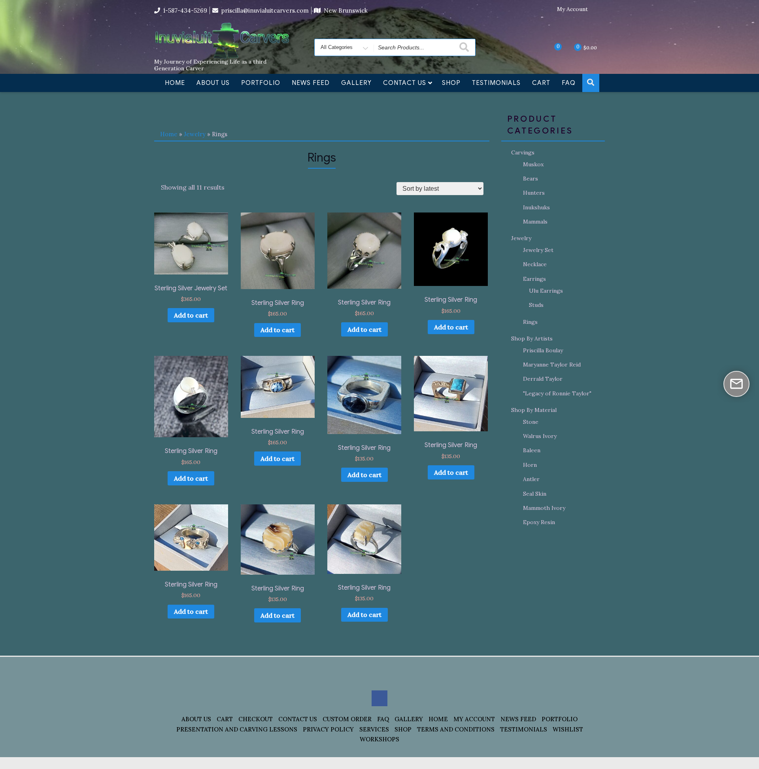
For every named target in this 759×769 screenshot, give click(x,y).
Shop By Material (534, 410)
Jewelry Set (538, 250)
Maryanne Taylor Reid (552, 364)
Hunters (534, 192)
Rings (530, 321)
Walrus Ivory (540, 436)
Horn (530, 464)
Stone (530, 421)
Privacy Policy (328, 729)
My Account (572, 9)
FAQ (569, 83)
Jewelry (195, 134)
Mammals (535, 221)
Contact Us (404, 83)
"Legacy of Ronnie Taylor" (557, 393)
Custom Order (347, 719)
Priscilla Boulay (543, 350)
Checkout (255, 719)
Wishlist (568, 729)
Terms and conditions (456, 729)
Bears (530, 178)
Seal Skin (534, 493)
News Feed (311, 83)
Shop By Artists (532, 338)
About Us (213, 83)
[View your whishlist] (551, 47)
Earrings (534, 278)
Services (374, 729)
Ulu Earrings (546, 290)
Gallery (356, 83)
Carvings (522, 152)
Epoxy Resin (539, 522)
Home (175, 83)
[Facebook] (598, 9)
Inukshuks (536, 207)
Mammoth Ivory (544, 507)
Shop (451, 83)
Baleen (531, 450)
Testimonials (496, 83)
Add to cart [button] (191, 315)
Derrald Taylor (543, 378)
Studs (536, 304)
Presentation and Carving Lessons (236, 729)
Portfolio (260, 83)
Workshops (379, 739)
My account (474, 719)
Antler (531, 479)
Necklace (535, 264)
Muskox (533, 164)
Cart (541, 83)
